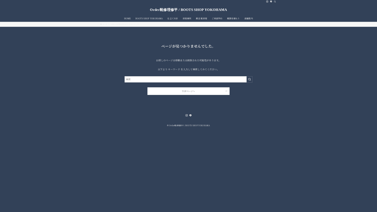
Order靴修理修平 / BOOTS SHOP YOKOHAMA (188, 9)
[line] (271, 1)
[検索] (275, 1)
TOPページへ (188, 91)
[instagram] (267, 1)
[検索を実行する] (249, 79)
